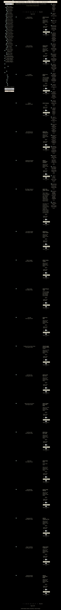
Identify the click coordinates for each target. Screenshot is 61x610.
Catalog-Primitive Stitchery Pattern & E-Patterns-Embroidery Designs (27, 3)
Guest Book (35, 1)
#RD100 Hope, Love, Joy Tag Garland (53, 49)
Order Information (45, 1)
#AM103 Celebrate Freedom (53, 112)
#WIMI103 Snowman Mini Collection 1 (53, 150)
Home (15, 1)
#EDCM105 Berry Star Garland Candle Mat (53, 161)
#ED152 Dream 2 (53, 16)
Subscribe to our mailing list (9, 87)
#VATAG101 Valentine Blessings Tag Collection (53, 141)
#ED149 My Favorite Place (53, 29)
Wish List (27, 1)
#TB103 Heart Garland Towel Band (53, 171)
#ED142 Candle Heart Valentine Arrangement (54, 39)
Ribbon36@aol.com (46, 35)
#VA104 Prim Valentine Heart (53, 187)
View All (40, 11)
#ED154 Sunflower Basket (54, 8)
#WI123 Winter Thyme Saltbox (53, 206)
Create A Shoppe (37, 608)
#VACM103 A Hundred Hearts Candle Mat (53, 59)
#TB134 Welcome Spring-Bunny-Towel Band (53, 79)
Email (39, 1)
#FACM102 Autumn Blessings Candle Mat (54, 197)
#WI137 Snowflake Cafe (53, 120)
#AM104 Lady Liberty (53, 104)
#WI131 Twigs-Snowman (53, 180)
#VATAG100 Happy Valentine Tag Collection (53, 130)
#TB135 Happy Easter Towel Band (53, 68)
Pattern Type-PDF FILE (45, 27)
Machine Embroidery (21, 1)
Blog (31, 1)
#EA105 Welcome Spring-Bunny (53, 96)
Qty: (44, 29)
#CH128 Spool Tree (53, 87)
